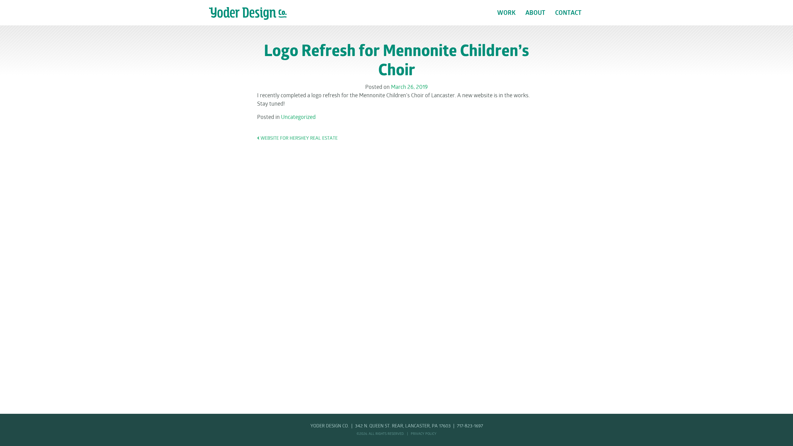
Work (506, 13)
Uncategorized (298, 117)
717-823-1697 (470, 426)
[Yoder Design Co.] (248, 13)
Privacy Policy (423, 434)
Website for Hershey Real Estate (298, 138)
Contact (568, 13)
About (535, 13)
